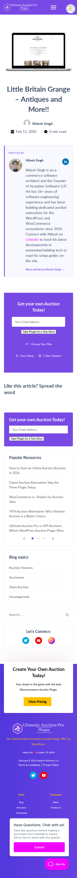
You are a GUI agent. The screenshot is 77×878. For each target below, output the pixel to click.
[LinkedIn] (65, 161)
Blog (21, 802)
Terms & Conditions (29, 765)
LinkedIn (33, 239)
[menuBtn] (53, 7)
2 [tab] (38, 538)
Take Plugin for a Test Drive (38, 331)
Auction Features (21, 568)
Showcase (21, 807)
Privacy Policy (51, 765)
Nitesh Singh (34, 160)
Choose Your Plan (41, 344)
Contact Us (56, 807)
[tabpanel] (38, 499)
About (56, 802)
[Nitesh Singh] (16, 165)
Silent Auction (19, 587)
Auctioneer (16, 577)
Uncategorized (19, 597)
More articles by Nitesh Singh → (45, 269)
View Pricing (37, 701)
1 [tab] (33, 538)
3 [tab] (44, 538)
